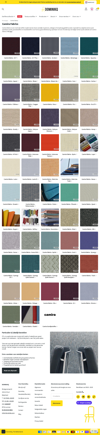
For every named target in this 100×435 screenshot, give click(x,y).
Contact (20, 410)
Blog (19, 414)
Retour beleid (39, 405)
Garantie (37, 401)
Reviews (20, 406)
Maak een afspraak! (10, 371)
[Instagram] (78, 397)
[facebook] (89, 397)
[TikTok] (94, 397)
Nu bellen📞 (80, 392)
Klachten (37, 417)
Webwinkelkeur (39, 413)
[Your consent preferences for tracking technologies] (3, 431)
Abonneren (57, 403)
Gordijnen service (23, 398)
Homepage (5, 20)
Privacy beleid (39, 421)
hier (11, 31)
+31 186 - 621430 (9, 401)
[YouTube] (83, 397)
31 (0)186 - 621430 (9, 398)
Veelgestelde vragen (41, 409)
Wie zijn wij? (22, 387)
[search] (3, 9)
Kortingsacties (22, 402)
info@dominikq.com (8, 413)
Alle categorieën (8, 16)
